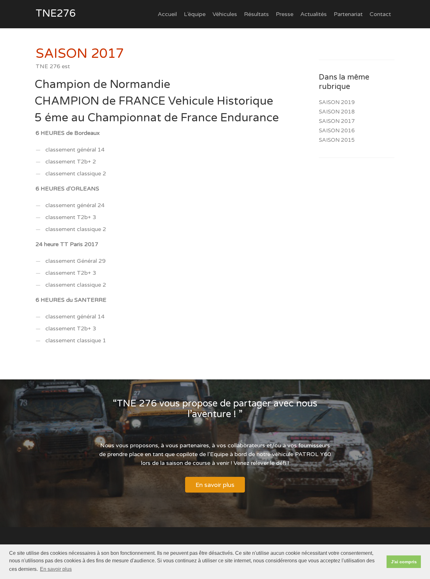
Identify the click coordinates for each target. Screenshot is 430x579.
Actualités (313, 14)
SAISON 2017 (337, 121)
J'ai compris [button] (404, 561)
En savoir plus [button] (56, 569)
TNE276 (56, 13)
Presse (284, 14)
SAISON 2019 (337, 102)
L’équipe (195, 14)
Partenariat (348, 14)
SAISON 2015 (337, 140)
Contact (380, 14)
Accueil (167, 14)
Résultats (256, 14)
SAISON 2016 (337, 130)
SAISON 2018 (337, 111)
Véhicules (224, 14)
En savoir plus (215, 485)
